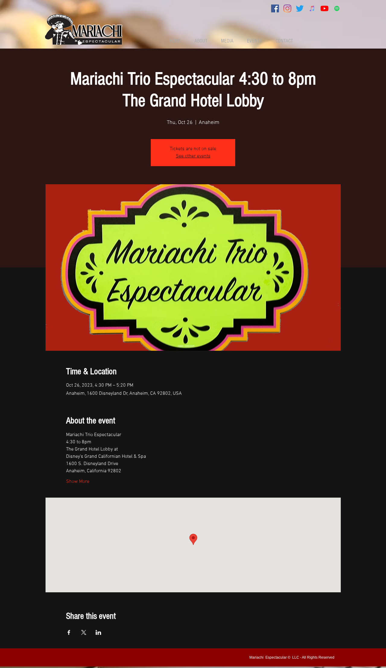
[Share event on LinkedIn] (98, 632)
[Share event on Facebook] (69, 632)
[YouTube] (324, 8)
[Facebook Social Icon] (275, 8)
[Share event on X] (84, 632)
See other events (193, 156)
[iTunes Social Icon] (312, 8)
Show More (77, 482)
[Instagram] (287, 8)
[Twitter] (300, 8)
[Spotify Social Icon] (337, 8)
